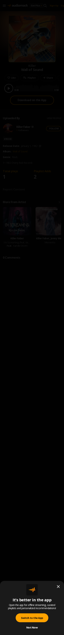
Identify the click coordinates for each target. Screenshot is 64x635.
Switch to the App (32, 618)
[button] (32, 317)
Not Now (32, 627)
